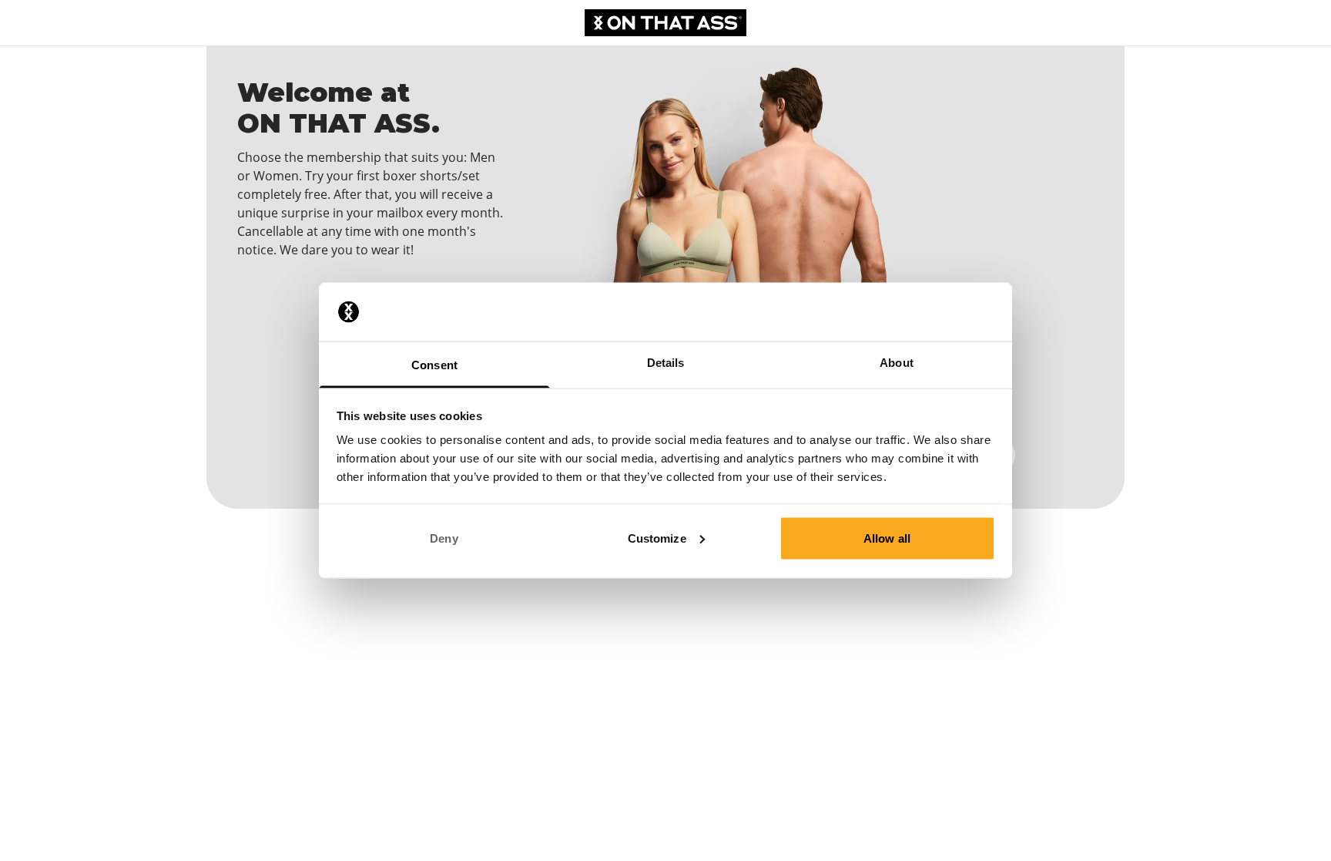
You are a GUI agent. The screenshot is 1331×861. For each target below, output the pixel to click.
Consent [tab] (434, 365)
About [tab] (897, 362)
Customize (657, 537)
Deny (444, 537)
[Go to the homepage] (665, 22)
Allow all (886, 537)
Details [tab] (666, 362)
